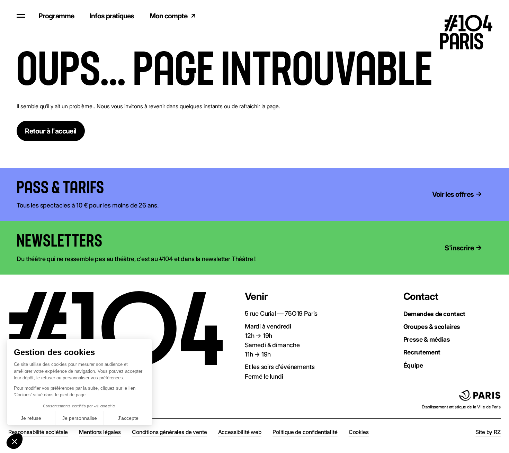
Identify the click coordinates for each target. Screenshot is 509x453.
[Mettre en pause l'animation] (115, 188)
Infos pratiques (112, 16)
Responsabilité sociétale (38, 431)
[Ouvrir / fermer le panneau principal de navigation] (21, 16)
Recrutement (421, 352)
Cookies (359, 431)
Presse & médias (426, 339)
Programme (56, 16)
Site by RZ (487, 431)
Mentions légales (99, 431)
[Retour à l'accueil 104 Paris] (471, 16)
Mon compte (168, 16)
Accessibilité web (239, 431)
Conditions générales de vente (169, 431)
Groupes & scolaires (431, 326)
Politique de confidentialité (305, 431)
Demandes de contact (434, 313)
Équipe (413, 365)
